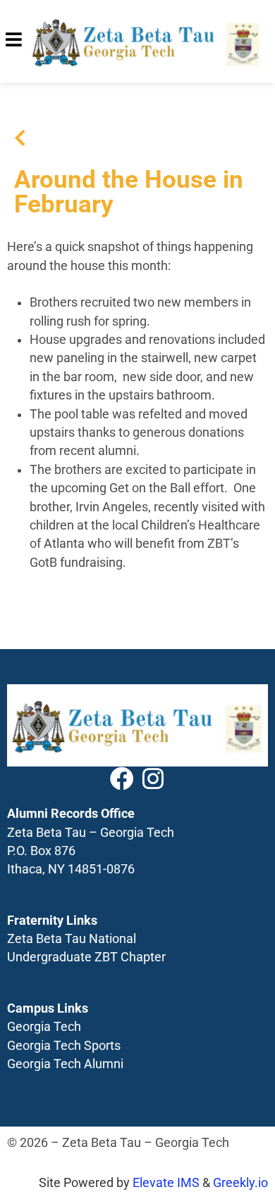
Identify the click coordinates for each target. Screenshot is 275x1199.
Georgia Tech (44, 1027)
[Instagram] (153, 778)
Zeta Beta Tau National (71, 939)
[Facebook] (122, 778)
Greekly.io (240, 1183)
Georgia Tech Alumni (65, 1064)
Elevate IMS (166, 1183)
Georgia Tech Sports (64, 1046)
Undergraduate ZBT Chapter (86, 957)
